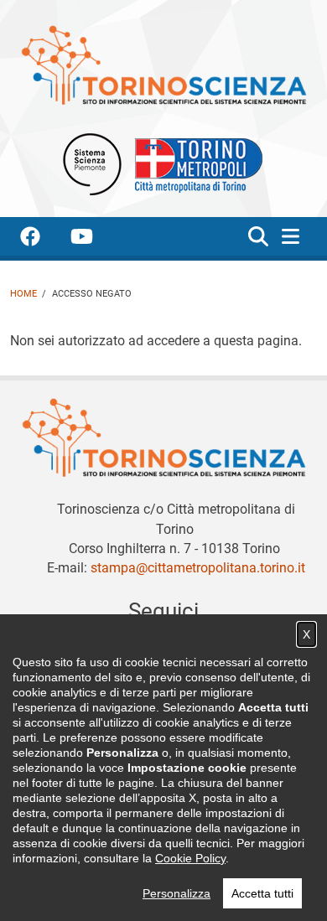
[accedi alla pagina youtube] (95, 239)
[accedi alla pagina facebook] (43, 239)
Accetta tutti (262, 893)
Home (23, 293)
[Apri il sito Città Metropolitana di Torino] (194, 163)
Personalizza (176, 893)
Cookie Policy (190, 858)
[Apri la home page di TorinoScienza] (163, 64)
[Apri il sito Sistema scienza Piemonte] (92, 163)
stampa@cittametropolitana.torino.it (198, 568)
